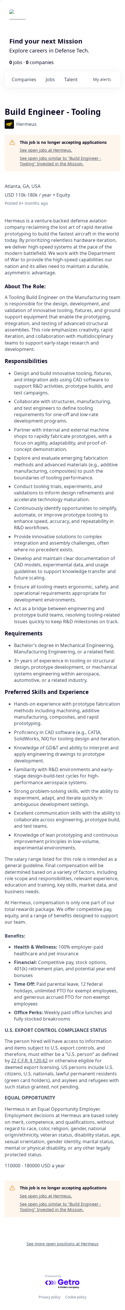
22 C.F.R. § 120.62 (29, 1060)
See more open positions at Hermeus (62, 1243)
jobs (50, 79)
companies (24, 79)
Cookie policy (75, 1297)
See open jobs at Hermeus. (46, 150)
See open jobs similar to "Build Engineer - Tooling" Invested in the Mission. (60, 161)
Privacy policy (49, 1297)
